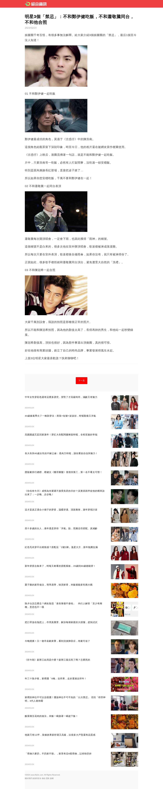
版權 (52, 778)
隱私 (48, 778)
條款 (43, 778)
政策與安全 (36, 778)
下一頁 (81, 380)
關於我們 (28, 778)
